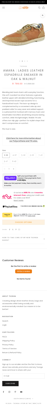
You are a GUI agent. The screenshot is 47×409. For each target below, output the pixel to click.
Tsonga (23, 66)
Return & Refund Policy (11, 352)
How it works (18, 200)
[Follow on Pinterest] (15, 392)
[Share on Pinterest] (16, 229)
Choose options (23, 222)
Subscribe (10, 383)
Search (5, 321)
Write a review (23, 271)
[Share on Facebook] (9, 229)
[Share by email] (19, 229)
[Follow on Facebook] (3, 392)
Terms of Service (9, 348)
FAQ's (4, 336)
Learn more (31, 216)
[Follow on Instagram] (9, 392)
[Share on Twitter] (13, 229)
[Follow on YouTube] (21, 392)
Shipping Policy (8, 340)
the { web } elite (34, 403)
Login (4, 325)
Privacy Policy (7, 344)
